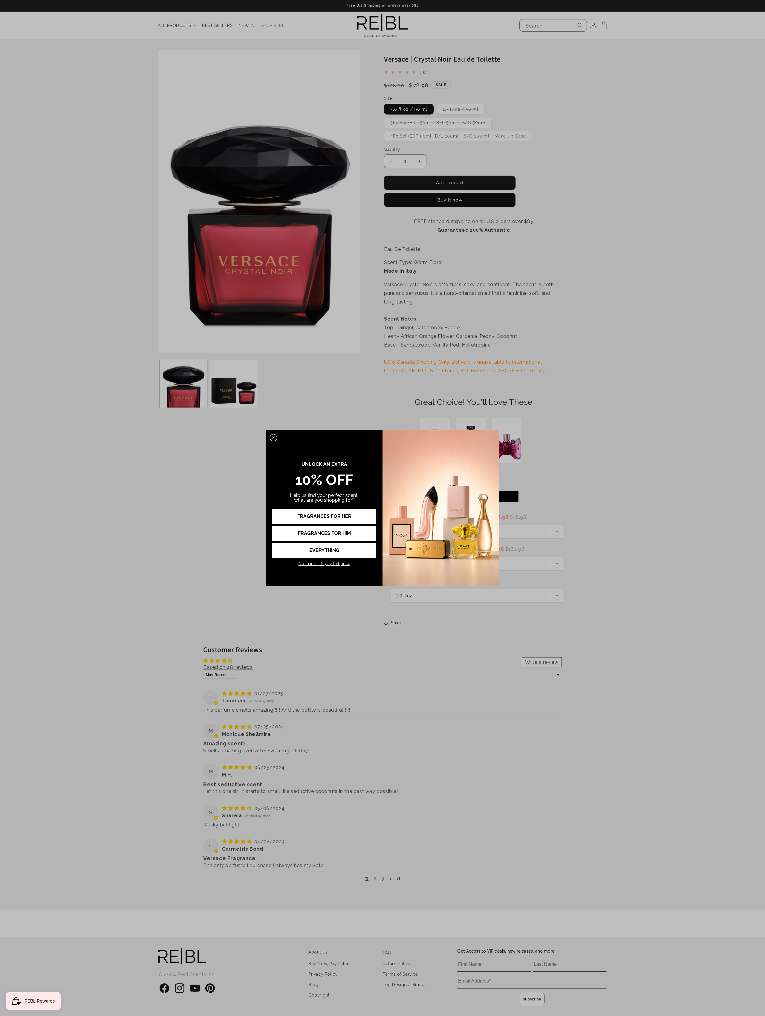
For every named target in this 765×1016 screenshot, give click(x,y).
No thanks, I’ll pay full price (324, 563)
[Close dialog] (273, 438)
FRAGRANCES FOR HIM (324, 533)
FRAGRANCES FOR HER (324, 516)
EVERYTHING (324, 550)
